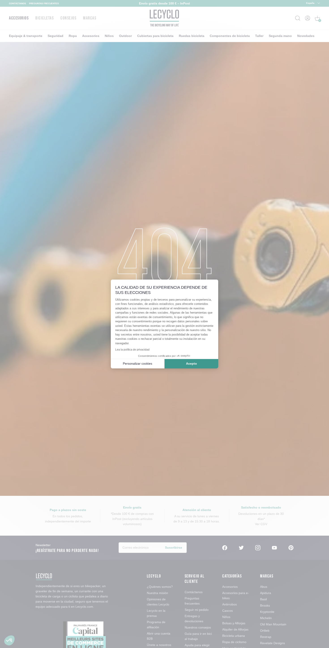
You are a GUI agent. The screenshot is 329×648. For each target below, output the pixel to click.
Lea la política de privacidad (132, 349)
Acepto (191, 363)
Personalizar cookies (137, 363)
